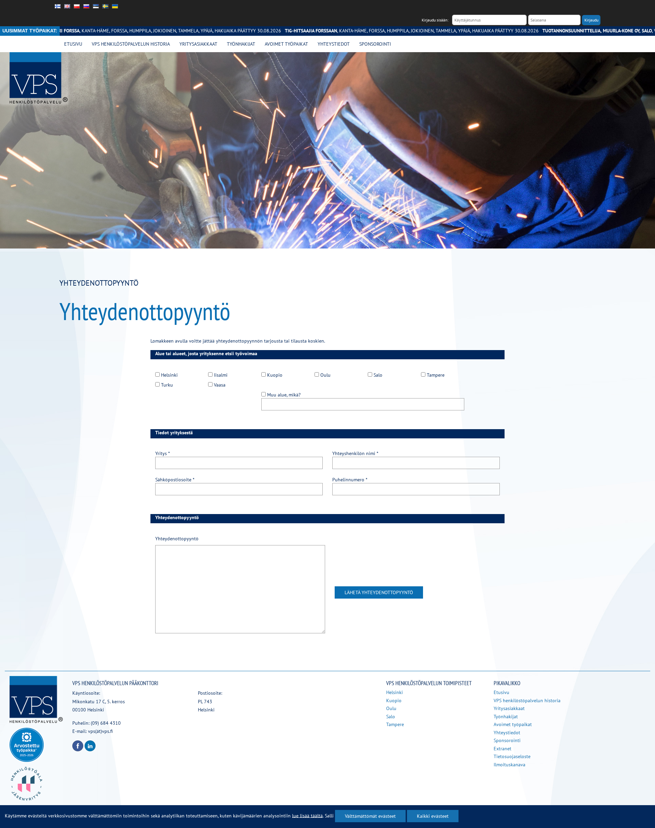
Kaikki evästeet (433, 816)
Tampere (395, 724)
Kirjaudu (591, 19)
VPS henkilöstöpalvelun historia (131, 44)
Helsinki (394, 692)
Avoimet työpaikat (286, 44)
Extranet (502, 749)
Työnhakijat (241, 44)
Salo (390, 716)
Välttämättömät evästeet (370, 816)
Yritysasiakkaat (198, 44)
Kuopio (394, 700)
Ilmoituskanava (509, 765)
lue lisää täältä (307, 815)
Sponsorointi (375, 44)
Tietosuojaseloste (512, 756)
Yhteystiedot (334, 44)
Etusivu (73, 44)
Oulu (391, 708)
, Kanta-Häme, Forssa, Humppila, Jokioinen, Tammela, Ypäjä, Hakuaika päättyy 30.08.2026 (369, 31)
